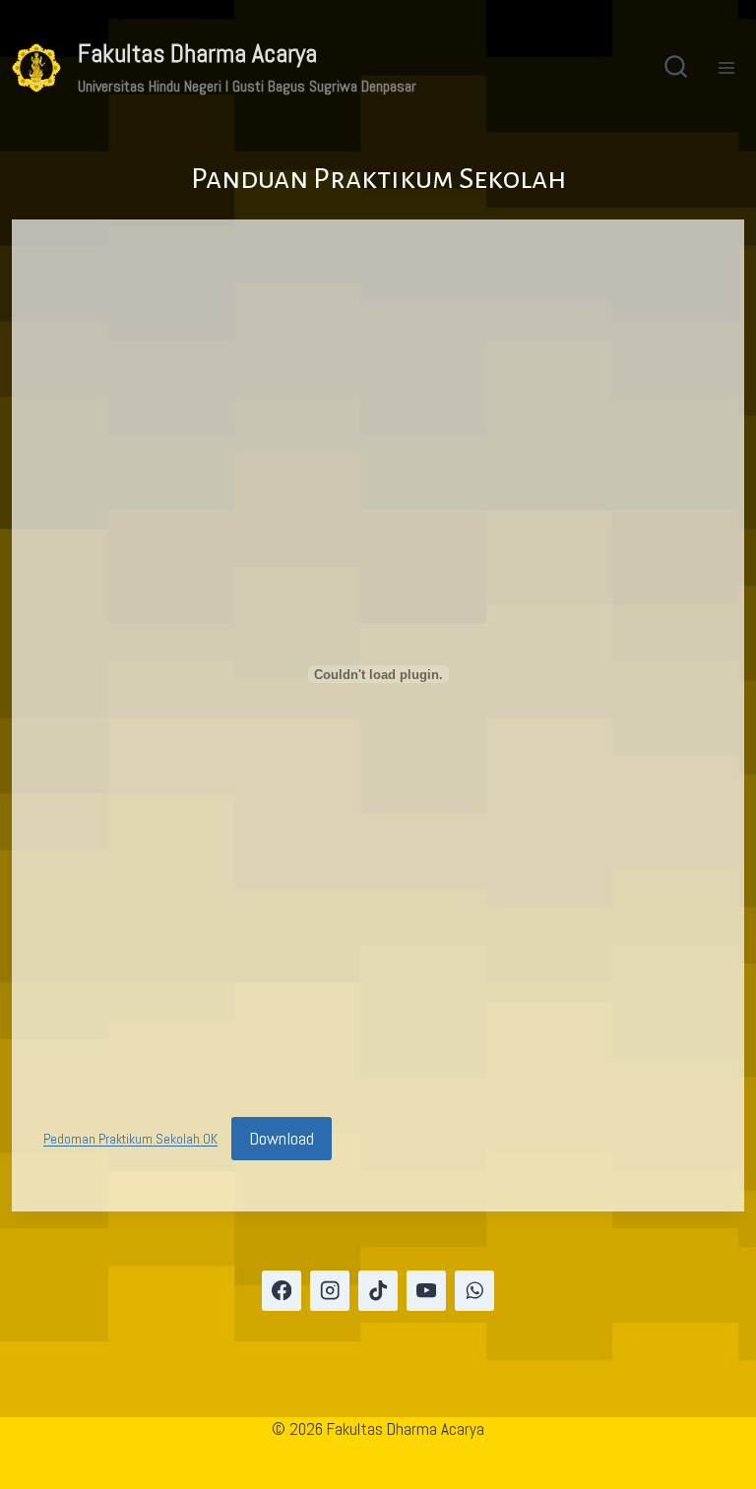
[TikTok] (378, 1291)
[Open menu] (726, 67)
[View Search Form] (676, 68)
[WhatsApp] (475, 1291)
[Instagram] (330, 1291)
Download (281, 1138)
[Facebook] (282, 1291)
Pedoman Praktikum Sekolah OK (130, 1140)
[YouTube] (427, 1291)
